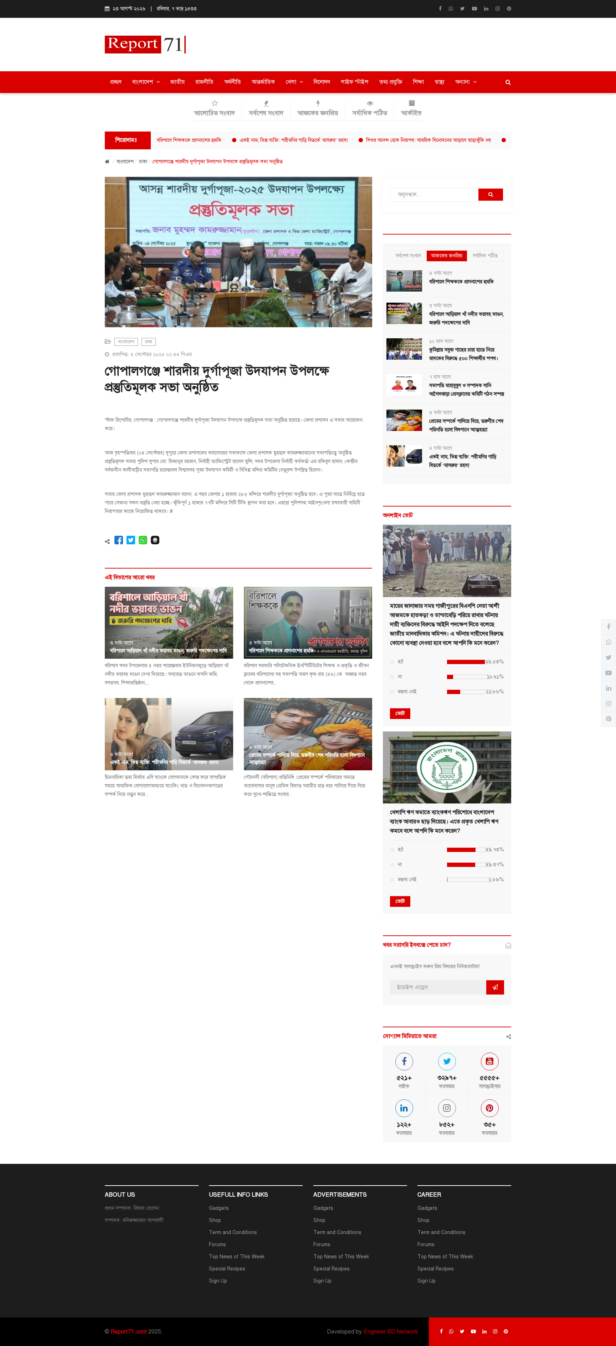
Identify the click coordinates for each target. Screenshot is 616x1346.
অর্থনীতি (232, 82)
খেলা (292, 82)
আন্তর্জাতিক (263, 82)
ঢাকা (143, 162)
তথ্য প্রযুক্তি (390, 82)
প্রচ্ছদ (116, 82)
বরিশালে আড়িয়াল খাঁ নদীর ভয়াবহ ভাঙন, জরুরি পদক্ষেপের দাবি (168, 651)
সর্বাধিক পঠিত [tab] (485, 256)
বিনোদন (322, 82)
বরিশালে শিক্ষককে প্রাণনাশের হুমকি (156, 140)
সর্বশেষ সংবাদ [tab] (408, 256)
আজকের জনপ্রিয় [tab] (446, 256)
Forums (217, 1245)
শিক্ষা (418, 82)
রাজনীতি (204, 82)
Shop (215, 1220)
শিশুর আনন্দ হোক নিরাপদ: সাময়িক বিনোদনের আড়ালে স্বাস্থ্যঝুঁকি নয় (395, 140)
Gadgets (219, 1208)
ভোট (400, 713)
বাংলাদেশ (143, 82)
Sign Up (218, 1281)
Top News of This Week (237, 1257)
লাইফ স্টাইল (355, 82)
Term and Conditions (233, 1232)
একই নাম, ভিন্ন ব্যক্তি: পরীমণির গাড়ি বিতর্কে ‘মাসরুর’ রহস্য (260, 140)
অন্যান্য (463, 82)
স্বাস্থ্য (440, 82)
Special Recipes (227, 1269)
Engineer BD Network (391, 1332)
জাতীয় (177, 82)
